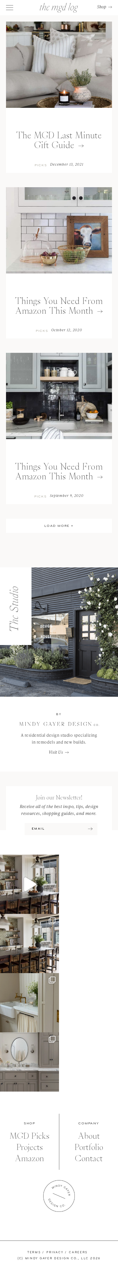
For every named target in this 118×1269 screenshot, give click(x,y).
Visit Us (56, 752)
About (89, 1136)
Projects (29, 1147)
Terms (34, 1252)
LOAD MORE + (59, 526)
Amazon (29, 1158)
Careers (78, 1252)
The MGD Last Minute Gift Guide (59, 140)
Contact (89, 1158)
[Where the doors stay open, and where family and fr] (29, 884)
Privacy (54, 1252)
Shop (101, 6)
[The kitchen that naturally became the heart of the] (29, 943)
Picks (41, 165)
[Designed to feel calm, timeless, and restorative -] (29, 1062)
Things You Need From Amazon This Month (59, 306)
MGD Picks (29, 1136)
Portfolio (88, 1147)
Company (88, 1123)
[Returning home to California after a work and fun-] (29, 1002)
